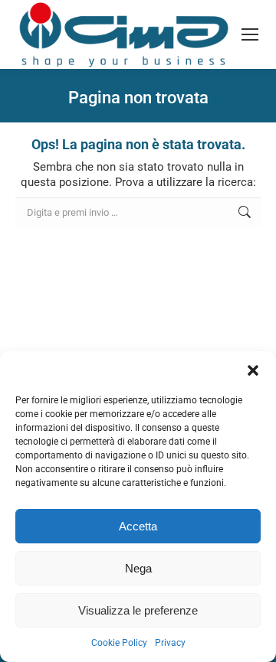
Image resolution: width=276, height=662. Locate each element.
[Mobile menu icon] (250, 34)
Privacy (170, 643)
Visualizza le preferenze (138, 610)
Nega (138, 568)
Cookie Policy (119, 643)
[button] (253, 370)
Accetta (138, 526)
